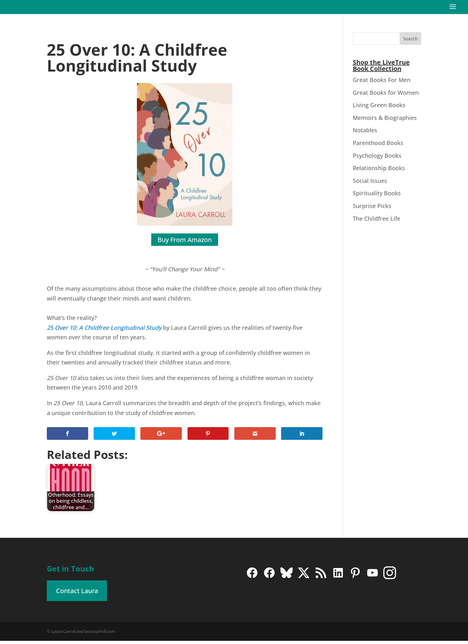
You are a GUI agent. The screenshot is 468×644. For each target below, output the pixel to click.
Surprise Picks (372, 206)
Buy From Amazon (185, 239)
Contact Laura (77, 590)
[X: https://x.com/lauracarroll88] (303, 577)
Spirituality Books (377, 193)
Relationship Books (379, 168)
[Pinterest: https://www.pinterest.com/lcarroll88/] (355, 577)
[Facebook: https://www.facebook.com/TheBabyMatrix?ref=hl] (269, 577)
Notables (365, 130)
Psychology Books (377, 155)
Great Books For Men (381, 80)
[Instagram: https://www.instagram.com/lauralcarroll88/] (389, 577)
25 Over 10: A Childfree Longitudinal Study (104, 327)
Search (410, 39)
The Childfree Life (376, 218)
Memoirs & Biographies (385, 117)
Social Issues (370, 180)
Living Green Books (379, 105)
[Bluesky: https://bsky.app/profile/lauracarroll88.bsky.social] (286, 577)
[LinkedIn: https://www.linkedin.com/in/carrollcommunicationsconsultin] (338, 577)
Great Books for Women (386, 92)
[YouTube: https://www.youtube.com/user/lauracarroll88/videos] (372, 577)
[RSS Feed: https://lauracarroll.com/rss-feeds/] (321, 577)
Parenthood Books (378, 143)
